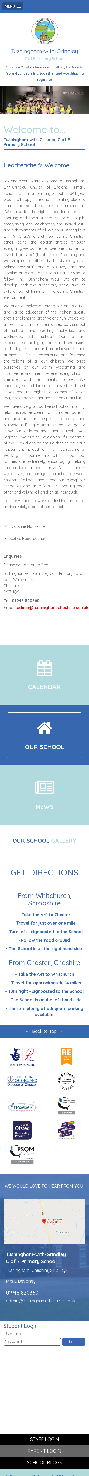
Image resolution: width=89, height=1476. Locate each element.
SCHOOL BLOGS (44, 1462)
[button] (12, 6)
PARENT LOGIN (44, 1451)
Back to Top (44, 1031)
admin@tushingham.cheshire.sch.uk (53, 607)
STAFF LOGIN (44, 1439)
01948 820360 (22, 1292)
